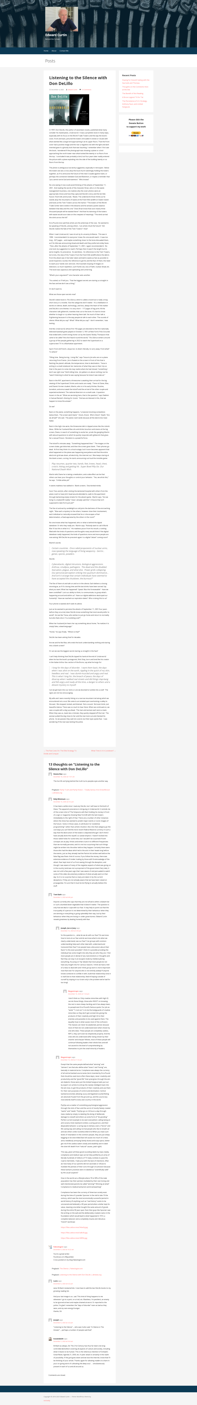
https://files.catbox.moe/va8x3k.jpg (74, 1233)
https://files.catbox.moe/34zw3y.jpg (74, 1227)
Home (46, 51)
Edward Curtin (56, 35)
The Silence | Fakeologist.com (71, 1268)
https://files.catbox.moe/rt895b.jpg (74, 1238)
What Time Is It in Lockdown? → (103, 751)
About (54, 51)
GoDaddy (47, 1401)
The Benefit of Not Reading (132, 93)
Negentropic (73, 991)
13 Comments (86, 90)
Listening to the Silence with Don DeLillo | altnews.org (80, 1275)
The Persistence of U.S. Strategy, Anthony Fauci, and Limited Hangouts (134, 104)
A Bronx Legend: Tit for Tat (132, 97)
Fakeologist (58, 1247)
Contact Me (64, 51)
